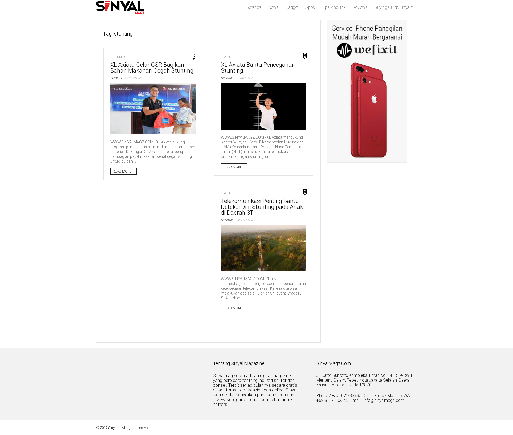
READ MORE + (123, 171)
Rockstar (116, 78)
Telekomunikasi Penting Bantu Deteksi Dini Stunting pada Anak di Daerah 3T (262, 207)
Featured (117, 57)
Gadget (291, 7)
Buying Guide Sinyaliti (393, 7)
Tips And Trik (334, 7)
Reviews (360, 7)
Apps (310, 7)
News (273, 7)
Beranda (253, 7)
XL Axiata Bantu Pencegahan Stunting (258, 67)
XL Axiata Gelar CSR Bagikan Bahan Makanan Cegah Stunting (151, 67)
